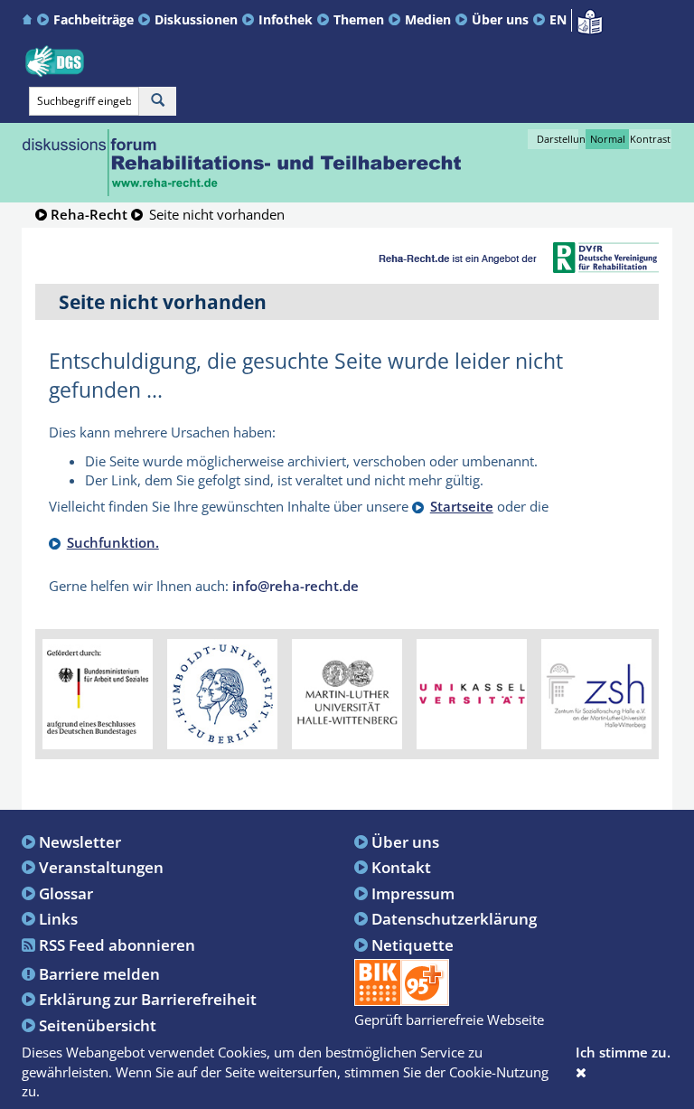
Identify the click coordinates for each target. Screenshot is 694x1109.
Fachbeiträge (93, 19)
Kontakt (401, 867)
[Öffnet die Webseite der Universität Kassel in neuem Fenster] (472, 692)
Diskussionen (196, 19)
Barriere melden (99, 973)
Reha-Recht (89, 214)
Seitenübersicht (97, 1025)
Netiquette (412, 944)
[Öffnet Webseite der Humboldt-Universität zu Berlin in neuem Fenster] (222, 692)
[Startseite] (29, 19)
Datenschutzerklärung (454, 918)
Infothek (285, 19)
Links (58, 918)
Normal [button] (607, 139)
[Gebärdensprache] (54, 61)
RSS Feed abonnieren (117, 944)
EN (558, 19)
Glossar (66, 893)
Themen (358, 19)
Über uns (500, 19)
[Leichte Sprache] (589, 20)
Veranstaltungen (101, 867)
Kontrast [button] (650, 139)
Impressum (413, 893)
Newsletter (80, 841)
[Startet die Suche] (157, 101)
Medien (428, 19)
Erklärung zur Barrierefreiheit (148, 999)
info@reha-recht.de (295, 586)
